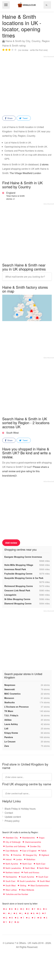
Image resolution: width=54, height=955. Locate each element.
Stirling (23, 885)
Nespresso (9, 684)
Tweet (25, 118)
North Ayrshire (12, 863)
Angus (42, 837)
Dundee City (35, 846)
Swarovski (9, 689)
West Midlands (27, 889)
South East (43, 876)
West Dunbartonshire (39, 885)
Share (9, 118)
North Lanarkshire (13, 868)
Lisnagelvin (10, 594)
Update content (13, 816)
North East (27, 863)
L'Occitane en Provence (16, 706)
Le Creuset (9, 741)
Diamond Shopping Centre (18, 603)
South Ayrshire (27, 876)
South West (12, 432)
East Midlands (12, 850)
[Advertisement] (27, 85)
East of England (29, 850)
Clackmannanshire (33, 842)
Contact (9, 812)
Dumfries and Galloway (16, 846)
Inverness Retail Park (15, 569)
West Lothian (11, 889)
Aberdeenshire (28, 837)
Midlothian (30, 859)
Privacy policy (12, 820)
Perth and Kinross (31, 872)
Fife (7, 855)
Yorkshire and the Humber (17, 894)
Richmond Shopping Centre (18, 586)
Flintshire (17, 855)
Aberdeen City (12, 837)
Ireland (8, 859)
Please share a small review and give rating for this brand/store (25, 471)
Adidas (8, 719)
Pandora (8, 737)
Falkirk (43, 850)
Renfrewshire (11, 876)
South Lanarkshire (27, 881)
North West (30, 868)
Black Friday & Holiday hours (20, 808)
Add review (11, 542)
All (18, 922)
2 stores (44, 164)
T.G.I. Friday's (11, 715)
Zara (6, 745)
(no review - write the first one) (33, 49)
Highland (45, 855)
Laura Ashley (11, 724)
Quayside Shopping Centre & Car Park (23, 577)
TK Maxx (8, 711)
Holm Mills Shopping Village (18, 564)
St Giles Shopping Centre (17, 599)
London (19, 859)
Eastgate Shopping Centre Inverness (23, 556)
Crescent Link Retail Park (17, 590)
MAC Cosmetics (12, 693)
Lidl (6, 728)
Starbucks (9, 702)
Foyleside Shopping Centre (18, 573)
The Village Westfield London (25, 173)
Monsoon (9, 697)
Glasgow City (31, 855)
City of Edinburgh (13, 842)
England (15, 195)
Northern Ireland (12, 872)
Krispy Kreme (11, 732)
